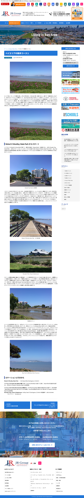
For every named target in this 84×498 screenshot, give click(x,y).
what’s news (67, 182)
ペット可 (58, 483)
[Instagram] (81, 4)
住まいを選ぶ (67, 187)
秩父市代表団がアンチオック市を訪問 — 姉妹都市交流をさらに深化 (71, 140)
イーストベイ (33, 488)
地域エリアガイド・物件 (27, 23)
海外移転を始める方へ (14, 23)
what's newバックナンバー (10, 491)
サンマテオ (48, 475)
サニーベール (50, 479)
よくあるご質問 (47, 23)
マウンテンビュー (46, 483)
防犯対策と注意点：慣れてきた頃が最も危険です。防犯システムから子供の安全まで (71, 160)
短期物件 (32, 490)
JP (31, 463)
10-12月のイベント (68, 173)
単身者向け (58, 488)
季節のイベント (67, 190)
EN (35, 463)
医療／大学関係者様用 (60, 477)
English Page (5, 4)
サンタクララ (43, 479)
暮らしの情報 (67, 197)
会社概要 (68, 23)
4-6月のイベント (67, 175)
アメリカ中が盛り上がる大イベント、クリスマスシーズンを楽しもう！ (71, 155)
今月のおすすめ (59, 491)
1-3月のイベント (67, 171)
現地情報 (55, 23)
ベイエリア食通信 (68, 185)
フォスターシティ (41, 475)
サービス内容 (7, 475)
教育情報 (61, 23)
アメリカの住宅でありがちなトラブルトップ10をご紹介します (71, 150)
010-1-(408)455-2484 (69, 53)
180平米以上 (58, 475)
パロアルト (33, 483)
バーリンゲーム (34, 475)
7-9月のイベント (67, 178)
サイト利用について (9, 488)
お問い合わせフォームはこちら (41, 445)
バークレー (39, 488)
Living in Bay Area (12, 49)
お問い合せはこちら (70, 65)
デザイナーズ (59, 472)
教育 (65, 194)
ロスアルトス (39, 483)
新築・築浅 (58, 480)
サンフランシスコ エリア (36, 472)
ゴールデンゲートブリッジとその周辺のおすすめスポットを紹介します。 (71, 146)
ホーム (6, 23)
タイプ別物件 (38, 23)
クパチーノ (37, 479)
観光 (65, 199)
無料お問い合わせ (20, 4)
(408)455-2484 (67, 58)
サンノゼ (32, 479)
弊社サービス (67, 192)
